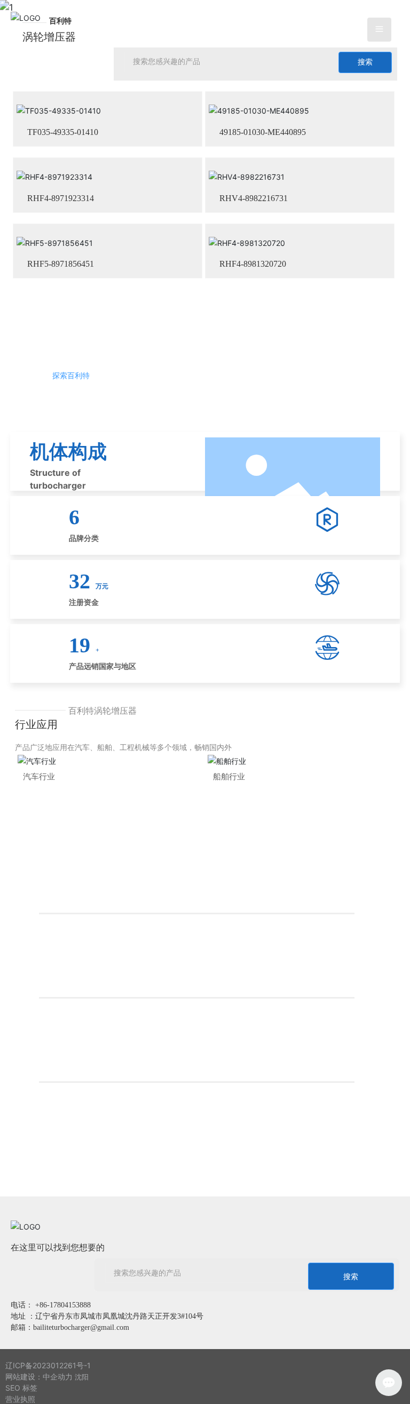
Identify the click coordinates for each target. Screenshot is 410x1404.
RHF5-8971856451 (60, 261)
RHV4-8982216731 (253, 196)
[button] (196, 276)
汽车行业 (39, 826)
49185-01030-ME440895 (262, 130)
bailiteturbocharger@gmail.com (81, 1325)
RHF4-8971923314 (60, 196)
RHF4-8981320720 (252, 261)
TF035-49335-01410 (62, 130)
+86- (42, 1302)
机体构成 (68, 449)
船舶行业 (229, 826)
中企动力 (58, 1385)
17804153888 (70, 1302)
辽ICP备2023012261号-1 (48, 1373)
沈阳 (82, 1385)
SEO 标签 (21, 1396)
